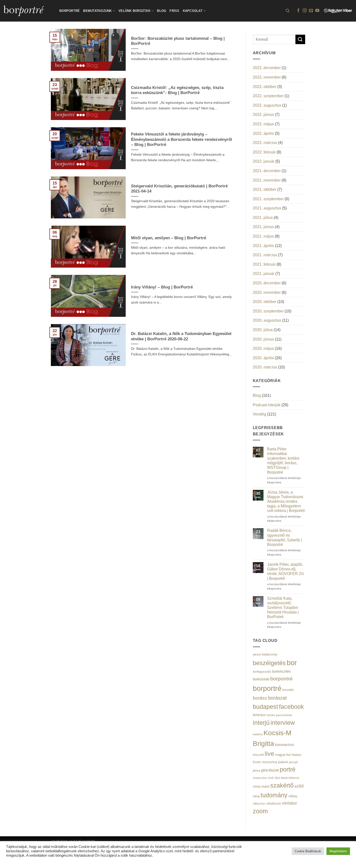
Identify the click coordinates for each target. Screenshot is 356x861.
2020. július (263, 330)
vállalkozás (273, 803)
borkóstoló (261, 679)
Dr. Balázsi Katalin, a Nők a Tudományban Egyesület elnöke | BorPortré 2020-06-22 (181, 336)
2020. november (267, 292)
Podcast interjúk (266, 405)
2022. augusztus (267, 105)
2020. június (263, 339)
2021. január (263, 273)
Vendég (259, 414)
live (269, 753)
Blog (161, 11)
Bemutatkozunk (97, 11)
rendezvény (260, 777)
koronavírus (284, 744)
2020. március (265, 367)
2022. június (263, 114)
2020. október (264, 302)
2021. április (263, 246)
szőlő (299, 786)
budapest (265, 706)
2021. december (267, 171)
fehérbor (259, 715)
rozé (271, 777)
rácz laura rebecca (287, 778)
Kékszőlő (258, 754)
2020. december (267, 283)
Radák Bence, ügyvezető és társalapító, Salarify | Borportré (284, 537)
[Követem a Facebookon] (298, 10)
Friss (174, 11)
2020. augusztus (267, 320)
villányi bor (259, 803)
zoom (260, 811)
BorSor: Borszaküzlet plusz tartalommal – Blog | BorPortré (178, 41)
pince (256, 770)
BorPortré (69, 11)
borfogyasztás (262, 671)
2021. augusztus (267, 208)
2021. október (264, 189)
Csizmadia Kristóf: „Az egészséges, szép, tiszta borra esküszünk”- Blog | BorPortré (177, 90)
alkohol (257, 654)
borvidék (288, 689)
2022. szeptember (268, 96)
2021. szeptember (268, 199)
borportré (267, 688)
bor (292, 663)
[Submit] (300, 39)
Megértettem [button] (338, 851)
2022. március (265, 143)
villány (292, 796)
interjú (261, 722)
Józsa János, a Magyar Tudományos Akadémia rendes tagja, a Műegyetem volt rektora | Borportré (286, 501)
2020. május (263, 348)
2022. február (264, 152)
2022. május (263, 124)
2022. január (263, 161)
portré (287, 769)
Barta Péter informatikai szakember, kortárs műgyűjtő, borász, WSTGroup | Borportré (283, 460)
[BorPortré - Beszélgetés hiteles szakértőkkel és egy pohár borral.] (28, 11)
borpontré (281, 679)
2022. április (263, 133)
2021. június (263, 227)
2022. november (267, 77)
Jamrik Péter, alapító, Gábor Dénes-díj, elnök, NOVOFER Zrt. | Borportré (285, 571)
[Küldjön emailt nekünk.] (311, 10)
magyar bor (283, 755)
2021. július (263, 217)
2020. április (263, 358)
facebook (291, 706)
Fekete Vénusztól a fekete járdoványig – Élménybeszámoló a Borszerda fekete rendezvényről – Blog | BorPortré (181, 139)
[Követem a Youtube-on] (317, 10)
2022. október (264, 87)
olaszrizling (269, 762)
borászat (277, 698)
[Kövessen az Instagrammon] (305, 10)
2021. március (265, 255)
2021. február (264, 264)
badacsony (269, 654)
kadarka (258, 734)
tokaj (256, 796)
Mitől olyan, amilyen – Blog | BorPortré (168, 238)
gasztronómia (284, 715)
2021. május (263, 236)
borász (260, 698)
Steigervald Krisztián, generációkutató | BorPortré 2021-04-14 (179, 189)
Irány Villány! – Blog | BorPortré (162, 287)
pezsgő (293, 762)
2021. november (267, 180)
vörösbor (289, 803)
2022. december (267, 68)
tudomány (274, 795)
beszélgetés (269, 663)
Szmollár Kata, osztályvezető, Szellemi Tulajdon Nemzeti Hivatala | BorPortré (283, 607)
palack (283, 762)
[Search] (287, 10)
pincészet (270, 770)
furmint (271, 715)
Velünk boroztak (134, 11)
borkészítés (281, 671)
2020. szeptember (268, 311)
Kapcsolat (192, 11)
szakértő (282, 785)
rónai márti (261, 786)
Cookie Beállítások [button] (308, 851)
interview (283, 722)
